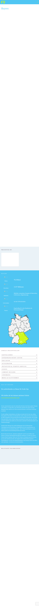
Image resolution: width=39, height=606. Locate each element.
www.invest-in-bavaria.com (10, 398)
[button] (19, 355)
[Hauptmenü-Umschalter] (37, 2)
